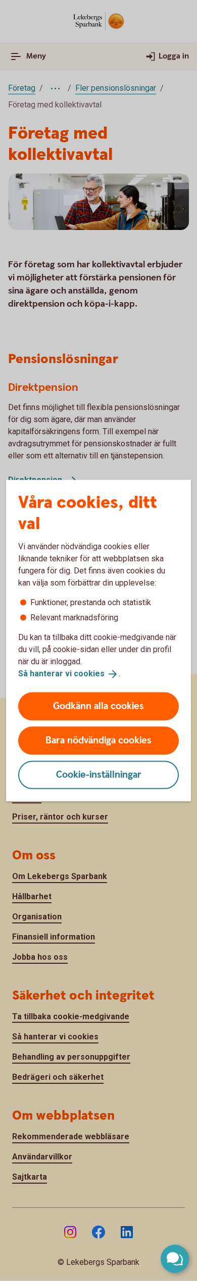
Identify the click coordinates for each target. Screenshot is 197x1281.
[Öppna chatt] (175, 1259)
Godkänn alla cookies (98, 706)
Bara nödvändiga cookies (98, 740)
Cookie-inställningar (98, 774)
